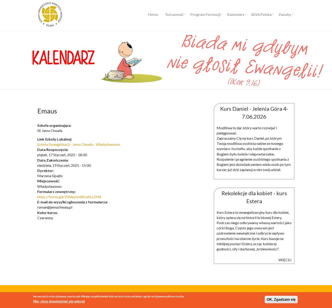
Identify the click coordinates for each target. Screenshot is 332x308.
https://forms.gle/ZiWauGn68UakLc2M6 (69, 197)
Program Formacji (205, 14)
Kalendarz (235, 14)
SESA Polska (261, 14)
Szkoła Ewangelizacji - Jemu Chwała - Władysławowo (78, 144)
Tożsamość (174, 14)
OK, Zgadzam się (281, 299)
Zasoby (284, 14)
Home (153, 14)
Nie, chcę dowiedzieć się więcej (59, 301)
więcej (285, 260)
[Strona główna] (50, 14)
